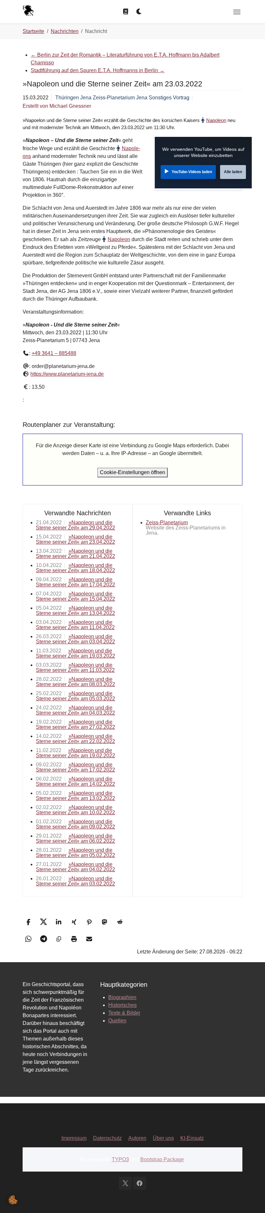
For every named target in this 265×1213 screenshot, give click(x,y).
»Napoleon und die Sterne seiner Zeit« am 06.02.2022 (75, 838)
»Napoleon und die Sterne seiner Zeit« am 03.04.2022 (75, 639)
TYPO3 (120, 1159)
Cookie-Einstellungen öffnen (132, 472)
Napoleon (216, 120)
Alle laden (233, 172)
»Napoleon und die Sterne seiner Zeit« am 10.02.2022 (75, 810)
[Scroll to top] (251, 1199)
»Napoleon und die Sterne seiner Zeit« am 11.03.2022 (75, 667)
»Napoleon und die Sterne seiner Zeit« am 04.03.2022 (75, 710)
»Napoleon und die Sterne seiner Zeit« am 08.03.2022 (75, 681)
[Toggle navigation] (236, 11)
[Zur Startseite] (28, 11)
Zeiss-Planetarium (167, 522)
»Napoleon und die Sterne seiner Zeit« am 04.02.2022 (75, 867)
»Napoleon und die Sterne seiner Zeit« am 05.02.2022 (75, 852)
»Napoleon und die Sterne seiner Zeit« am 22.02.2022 (75, 738)
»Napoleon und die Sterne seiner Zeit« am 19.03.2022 (75, 653)
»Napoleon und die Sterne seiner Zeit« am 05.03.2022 (75, 696)
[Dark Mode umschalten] (139, 11)
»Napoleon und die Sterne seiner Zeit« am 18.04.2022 (75, 567)
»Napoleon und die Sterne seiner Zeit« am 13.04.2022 (75, 610)
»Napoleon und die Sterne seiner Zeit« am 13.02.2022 (75, 795)
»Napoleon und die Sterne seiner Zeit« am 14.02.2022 (75, 781)
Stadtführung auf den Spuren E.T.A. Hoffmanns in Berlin (97, 70)
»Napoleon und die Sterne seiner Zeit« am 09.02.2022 (75, 824)
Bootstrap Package (162, 1159)
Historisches (122, 1005)
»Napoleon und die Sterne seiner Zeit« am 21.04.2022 (75, 553)
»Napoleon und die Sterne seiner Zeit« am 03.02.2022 (75, 881)
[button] (28, 922)
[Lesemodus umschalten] (126, 11)
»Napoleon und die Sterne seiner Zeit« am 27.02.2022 (75, 724)
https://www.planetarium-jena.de (67, 374)
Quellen (117, 1020)
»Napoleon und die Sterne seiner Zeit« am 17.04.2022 (75, 582)
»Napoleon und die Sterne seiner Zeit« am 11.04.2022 (75, 624)
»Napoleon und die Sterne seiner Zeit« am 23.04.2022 (75, 539)
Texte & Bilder (124, 1013)
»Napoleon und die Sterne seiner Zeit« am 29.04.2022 (75, 525)
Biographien (122, 997)
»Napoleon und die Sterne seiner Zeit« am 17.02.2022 (75, 767)
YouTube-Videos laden (192, 172)
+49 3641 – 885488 (54, 353)
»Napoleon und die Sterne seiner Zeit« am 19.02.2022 (75, 753)
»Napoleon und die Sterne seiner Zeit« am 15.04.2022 (75, 596)
